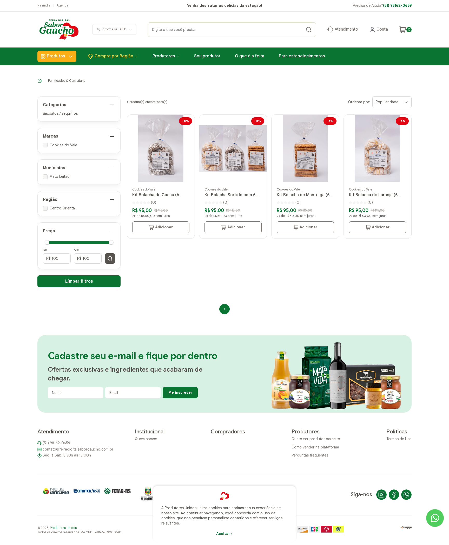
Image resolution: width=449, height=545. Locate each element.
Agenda (62, 5)
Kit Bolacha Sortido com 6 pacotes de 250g (229, 195)
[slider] (47, 242)
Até (76, 250)
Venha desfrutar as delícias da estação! (224, 5)
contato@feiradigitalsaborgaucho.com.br (78, 449)
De (45, 250)
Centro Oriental (63, 208)
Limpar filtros (79, 281)
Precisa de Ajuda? (382, 5)
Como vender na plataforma (315, 447)
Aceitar (223, 533)
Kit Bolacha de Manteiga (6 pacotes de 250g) (303, 195)
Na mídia (43, 5)
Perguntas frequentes (310, 455)
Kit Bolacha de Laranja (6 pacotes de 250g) (373, 195)
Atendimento (346, 29)
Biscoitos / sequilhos (60, 113)
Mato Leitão (60, 176)
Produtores (164, 56)
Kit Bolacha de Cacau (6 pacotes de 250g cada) (155, 195)
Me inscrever (180, 392)
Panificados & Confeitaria (66, 80)
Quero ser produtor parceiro (316, 439)
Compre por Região (114, 56)
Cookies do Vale (63, 145)
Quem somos (146, 439)
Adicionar (164, 227)
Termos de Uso (399, 439)
